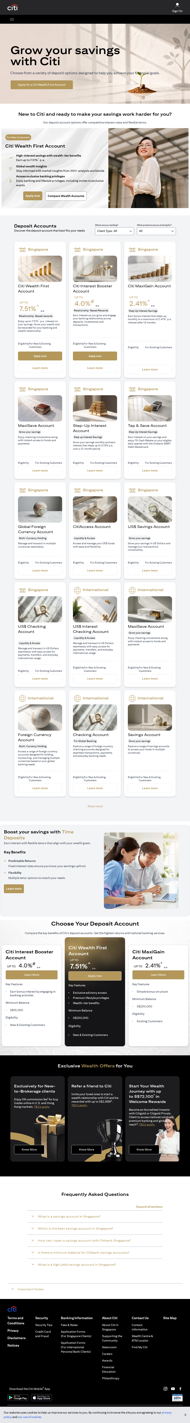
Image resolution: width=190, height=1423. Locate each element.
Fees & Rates (69, 1325)
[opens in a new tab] (12, 7)
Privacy (13, 1330)
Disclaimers (16, 1338)
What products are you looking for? (154, 225)
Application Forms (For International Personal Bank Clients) (76, 1347)
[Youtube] (173, 1389)
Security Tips (44, 1325)
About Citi (109, 1318)
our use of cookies (30, 1417)
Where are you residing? (106, 225)
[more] (12, 19)
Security (41, 1318)
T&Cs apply (41, 1106)
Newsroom (109, 1347)
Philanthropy (110, 1378)
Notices (13, 1345)
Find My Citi (140, 1347)
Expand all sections (149, 1206)
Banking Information (77, 1318)
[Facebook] (180, 1389)
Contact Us (140, 1318)
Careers (107, 1354)
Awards (107, 1360)
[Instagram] (165, 1389)
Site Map (170, 1318)
